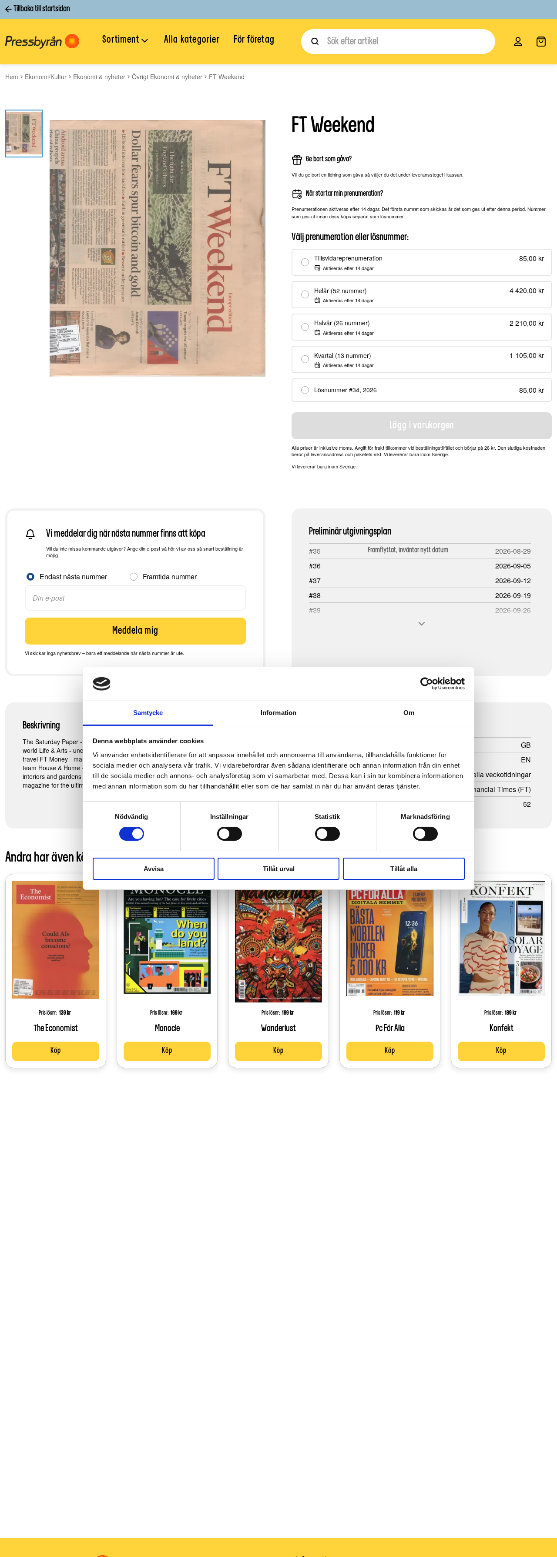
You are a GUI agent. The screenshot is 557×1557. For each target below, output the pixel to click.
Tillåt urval (279, 868)
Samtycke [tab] (148, 712)
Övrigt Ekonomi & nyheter (167, 76)
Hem (11, 76)
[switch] (229, 834)
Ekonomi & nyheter (99, 76)
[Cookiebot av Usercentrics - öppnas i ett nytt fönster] (427, 683)
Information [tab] (278, 712)
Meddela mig (135, 631)
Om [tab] (408, 712)
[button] (126, 41)
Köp (55, 1051)
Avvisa (154, 868)
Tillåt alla (403, 868)
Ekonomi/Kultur (46, 76)
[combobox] (398, 41)
